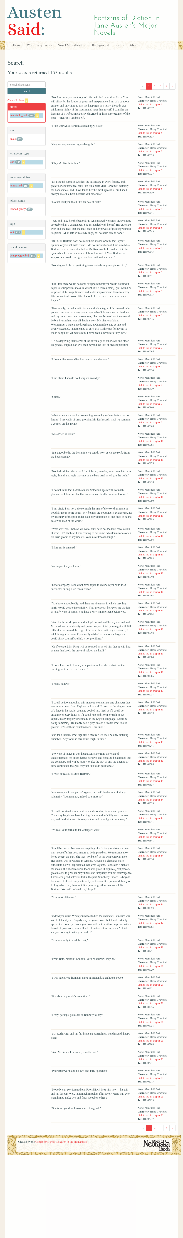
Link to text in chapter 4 (150, 104)
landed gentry (18, 209)
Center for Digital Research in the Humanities (61, 1141)
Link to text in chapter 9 (150, 348)
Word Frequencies (39, 45)
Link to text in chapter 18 (150, 947)
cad (12, 162)
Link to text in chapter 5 (150, 132)
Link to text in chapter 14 (150, 780)
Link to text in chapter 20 (150, 966)
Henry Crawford (19, 255)
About (134, 45)
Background (100, 45)
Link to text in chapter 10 (150, 441)
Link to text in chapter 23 (150, 1040)
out (12, 232)
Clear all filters (17, 100)
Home (17, 45)
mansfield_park (19, 115)
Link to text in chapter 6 (150, 272)
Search (119, 45)
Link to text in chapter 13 (150, 690)
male (13, 139)
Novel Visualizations (72, 45)
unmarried (16, 185)
